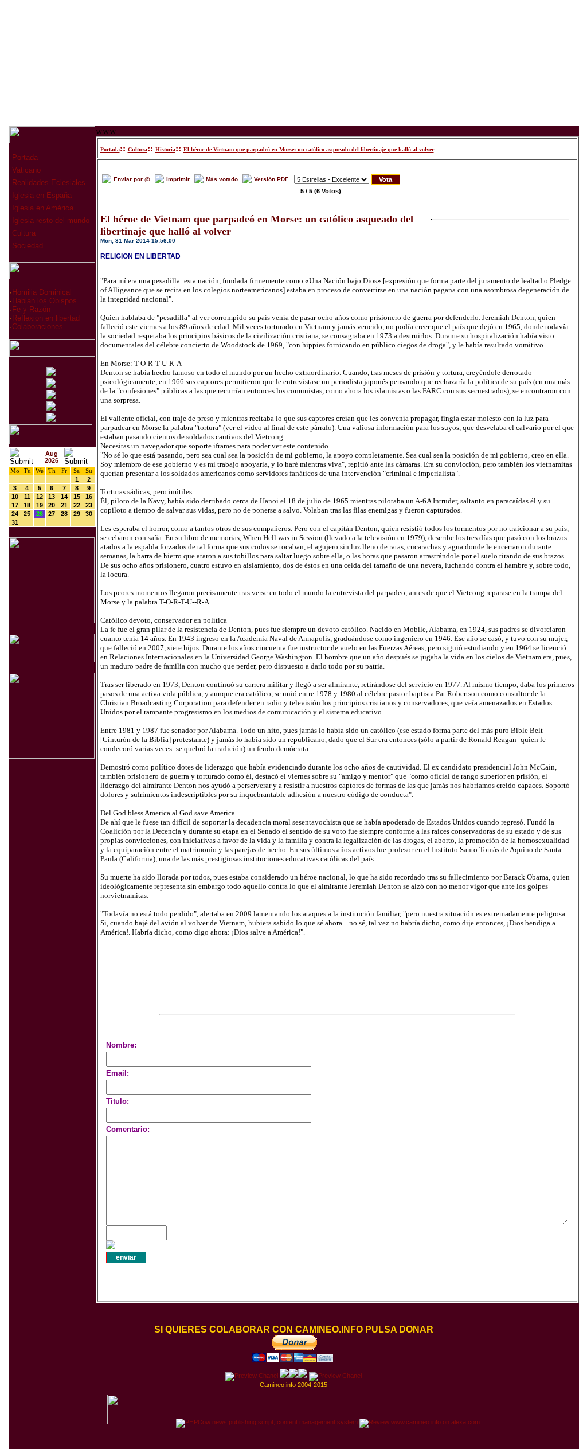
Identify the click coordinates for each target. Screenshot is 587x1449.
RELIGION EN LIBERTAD (140, 256)
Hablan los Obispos (44, 300)
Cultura (23, 233)
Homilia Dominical (42, 292)
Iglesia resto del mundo (49, 220)
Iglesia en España (41, 195)
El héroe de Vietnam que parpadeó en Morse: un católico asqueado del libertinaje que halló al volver (308, 149)
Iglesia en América (41, 208)
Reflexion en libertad (46, 318)
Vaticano (25, 170)
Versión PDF (271, 179)
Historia (165, 149)
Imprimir (178, 179)
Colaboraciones (37, 326)
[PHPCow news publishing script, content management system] (267, 1422)
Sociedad (26, 245)
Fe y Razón (31, 309)
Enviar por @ (132, 179)
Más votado (222, 179)
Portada (24, 157)
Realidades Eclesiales (47, 182)
